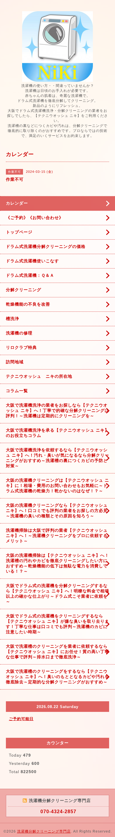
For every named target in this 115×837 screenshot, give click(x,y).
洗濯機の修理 (19, 333)
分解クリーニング (23, 289)
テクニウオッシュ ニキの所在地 (39, 376)
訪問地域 (15, 361)
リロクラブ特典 (21, 347)
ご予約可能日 (21, 719)
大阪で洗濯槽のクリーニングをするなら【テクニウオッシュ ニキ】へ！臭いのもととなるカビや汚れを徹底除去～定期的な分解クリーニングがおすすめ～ (57, 676)
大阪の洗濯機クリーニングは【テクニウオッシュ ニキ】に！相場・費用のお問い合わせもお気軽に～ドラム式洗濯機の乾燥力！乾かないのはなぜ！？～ (57, 485)
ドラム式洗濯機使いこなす (32, 260)
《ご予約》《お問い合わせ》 (34, 217)
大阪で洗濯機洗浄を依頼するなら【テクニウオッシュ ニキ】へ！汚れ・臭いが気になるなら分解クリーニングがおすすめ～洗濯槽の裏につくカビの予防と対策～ (57, 457)
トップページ (19, 232)
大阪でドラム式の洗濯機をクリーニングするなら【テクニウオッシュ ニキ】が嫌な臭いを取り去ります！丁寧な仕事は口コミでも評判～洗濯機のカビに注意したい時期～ (57, 624)
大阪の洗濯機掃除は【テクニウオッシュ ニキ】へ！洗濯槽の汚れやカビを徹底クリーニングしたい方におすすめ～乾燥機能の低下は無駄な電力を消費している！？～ (57, 563)
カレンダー (17, 203)
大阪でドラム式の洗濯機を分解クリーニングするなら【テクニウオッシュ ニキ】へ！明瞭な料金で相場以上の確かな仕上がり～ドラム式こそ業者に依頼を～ (57, 593)
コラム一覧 (17, 390)
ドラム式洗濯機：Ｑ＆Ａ (30, 275)
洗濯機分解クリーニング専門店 (44, 831)
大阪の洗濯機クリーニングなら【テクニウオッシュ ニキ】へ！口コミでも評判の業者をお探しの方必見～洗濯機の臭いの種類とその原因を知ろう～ (57, 510)
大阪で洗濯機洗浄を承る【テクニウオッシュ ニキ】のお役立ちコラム (57, 433)
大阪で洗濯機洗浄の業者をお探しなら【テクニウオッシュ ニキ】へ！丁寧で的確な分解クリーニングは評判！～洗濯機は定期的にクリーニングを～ (57, 410)
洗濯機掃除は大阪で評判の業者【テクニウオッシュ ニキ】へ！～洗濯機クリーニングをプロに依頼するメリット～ (57, 535)
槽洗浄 (12, 318)
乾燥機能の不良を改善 (28, 304)
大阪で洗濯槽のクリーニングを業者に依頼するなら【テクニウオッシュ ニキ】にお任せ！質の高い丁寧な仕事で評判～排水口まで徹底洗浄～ (57, 651)
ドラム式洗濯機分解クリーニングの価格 (46, 246)
